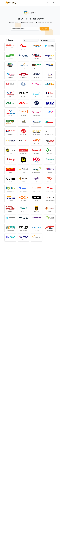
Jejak (45, 29)
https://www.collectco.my (44, 22)
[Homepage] (10, 3)
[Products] (50, 2)
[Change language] (53, 2)
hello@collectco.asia (27, 22)
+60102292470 (14, 22)
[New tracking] (47, 2)
